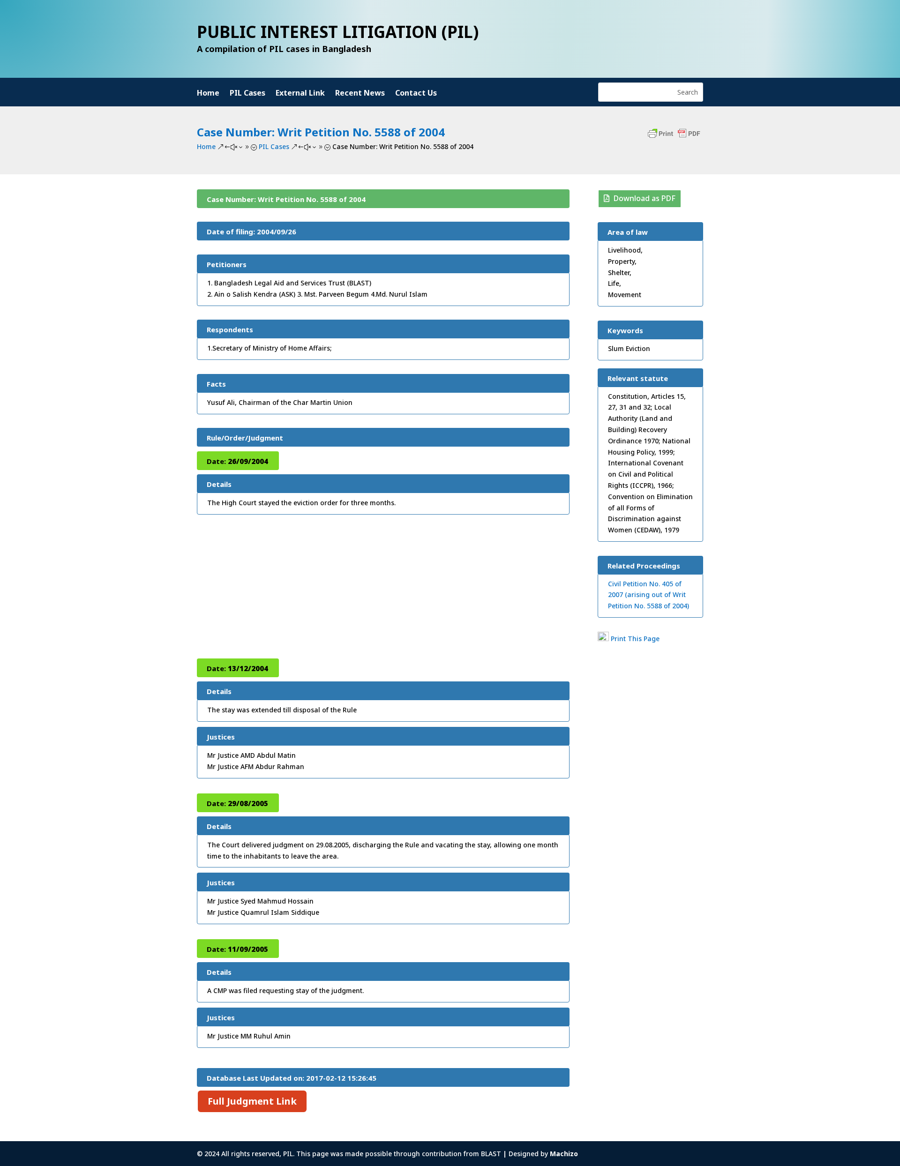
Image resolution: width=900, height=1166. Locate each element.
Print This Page (635, 638)
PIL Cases (247, 94)
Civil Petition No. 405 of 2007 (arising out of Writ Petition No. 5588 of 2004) (648, 595)
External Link (300, 94)
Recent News (360, 94)
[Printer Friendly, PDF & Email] (674, 138)
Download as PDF (644, 198)
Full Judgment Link (252, 1101)
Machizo (564, 1153)
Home (208, 94)
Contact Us (416, 94)
